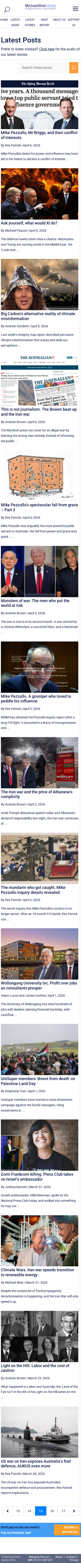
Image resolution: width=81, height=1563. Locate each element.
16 (52, 1511)
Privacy (74, 1560)
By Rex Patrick (11, 145)
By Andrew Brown (13, 422)
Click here (46, 49)
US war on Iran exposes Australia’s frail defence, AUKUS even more (36, 1464)
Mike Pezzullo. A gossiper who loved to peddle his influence (36, 699)
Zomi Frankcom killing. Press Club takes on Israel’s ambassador (37, 1177)
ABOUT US (59, 19)
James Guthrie (35, 995)
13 (18, 1511)
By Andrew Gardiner (15, 326)
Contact (71, 1557)
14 (29, 1511)
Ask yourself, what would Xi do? (29, 223)
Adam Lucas (9, 995)
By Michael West (12, 1282)
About (59, 1557)
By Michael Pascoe (14, 230)
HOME (4, 19)
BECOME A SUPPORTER (69, 1530)
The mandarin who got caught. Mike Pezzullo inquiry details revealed (33, 890)
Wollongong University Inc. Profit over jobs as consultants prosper (39, 985)
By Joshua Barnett (14, 1187)
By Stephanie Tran (13, 1091)
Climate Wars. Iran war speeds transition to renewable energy (37, 1272)
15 (41, 1511)
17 (63, 1511)
